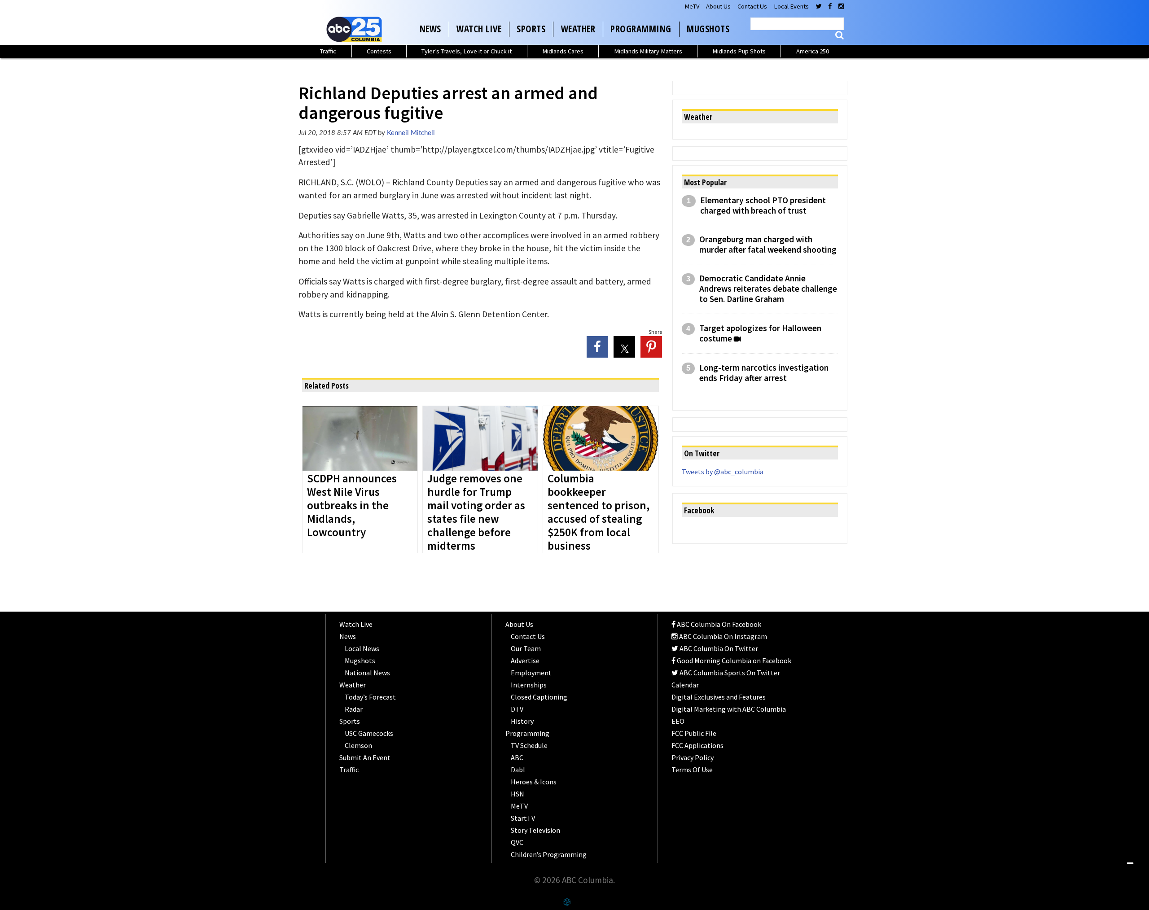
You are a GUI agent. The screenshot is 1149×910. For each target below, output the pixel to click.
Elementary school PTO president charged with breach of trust (763, 205)
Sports (531, 28)
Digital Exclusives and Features (718, 696)
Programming (640, 28)
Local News (362, 648)
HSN (517, 793)
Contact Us (752, 6)
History (522, 721)
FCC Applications (697, 745)
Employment (531, 672)
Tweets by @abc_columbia (722, 471)
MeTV (691, 6)
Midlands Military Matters (648, 51)
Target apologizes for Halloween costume (760, 333)
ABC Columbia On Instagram (722, 636)
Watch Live (478, 28)
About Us (718, 6)
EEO (677, 721)
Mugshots (708, 28)
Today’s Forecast (370, 696)
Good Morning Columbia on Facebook (733, 660)
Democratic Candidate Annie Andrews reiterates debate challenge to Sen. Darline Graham (768, 288)
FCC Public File (693, 733)
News (430, 28)
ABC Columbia (356, 29)
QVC (517, 842)
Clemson (358, 745)
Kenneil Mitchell (411, 133)
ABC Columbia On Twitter (718, 648)
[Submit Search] (839, 35)
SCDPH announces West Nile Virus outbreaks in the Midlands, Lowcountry (352, 505)
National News (367, 672)
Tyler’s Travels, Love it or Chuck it (466, 51)
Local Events (791, 6)
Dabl (518, 769)
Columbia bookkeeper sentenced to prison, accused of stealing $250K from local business (598, 512)
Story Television (535, 830)
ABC (517, 757)
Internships (529, 684)
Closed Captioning (539, 696)
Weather (578, 28)
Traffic (328, 51)
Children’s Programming (549, 854)
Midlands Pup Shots (739, 51)
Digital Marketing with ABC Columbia (728, 708)
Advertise (525, 660)
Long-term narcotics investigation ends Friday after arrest (764, 373)
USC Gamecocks (369, 733)
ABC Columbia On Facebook (718, 624)
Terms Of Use (692, 769)
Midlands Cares (562, 51)
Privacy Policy (692, 757)
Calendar (685, 684)
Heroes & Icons (534, 781)
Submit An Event (364, 757)
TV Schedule (529, 745)
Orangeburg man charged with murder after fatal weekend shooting (768, 244)
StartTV (523, 818)
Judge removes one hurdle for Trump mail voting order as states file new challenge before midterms (476, 512)
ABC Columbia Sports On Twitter (729, 672)
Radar (354, 708)
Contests (379, 51)
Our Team (526, 648)
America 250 (812, 51)
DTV (517, 708)
